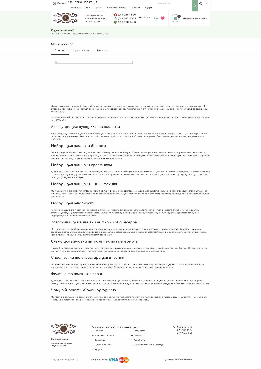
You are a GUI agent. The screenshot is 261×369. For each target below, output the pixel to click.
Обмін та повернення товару (148, 345)
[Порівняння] (156, 18)
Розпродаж (139, 331)
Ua (140, 18)
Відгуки (149, 8)
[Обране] (163, 18)
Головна (55, 34)
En (148, 18)
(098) (127, 18)
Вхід (201, 3)
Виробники (75, 8)
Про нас (99, 8)
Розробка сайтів (187, 359)
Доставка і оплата (116, 8)
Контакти (135, 8)
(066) (127, 14)
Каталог (61, 3)
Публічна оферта (103, 345)
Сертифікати (81, 50)
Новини (102, 50)
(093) (127, 22)
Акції (88, 8)
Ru (144, 18)
